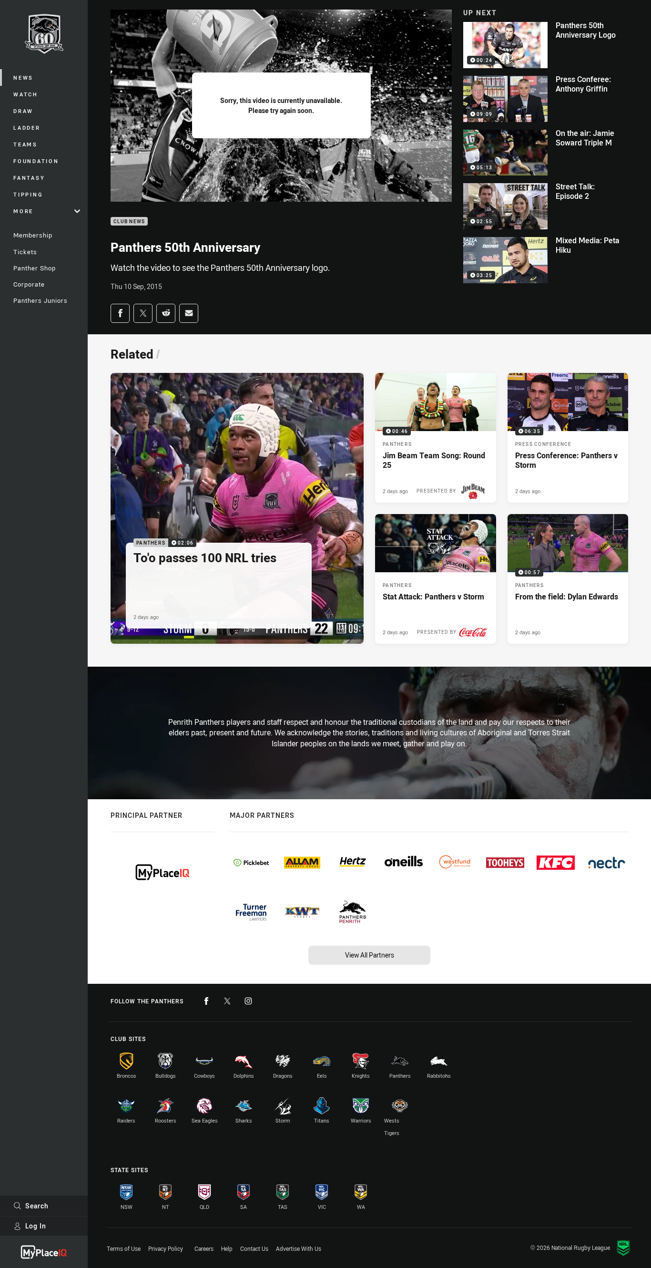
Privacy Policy (165, 1248)
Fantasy (29, 177)
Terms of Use (124, 1248)
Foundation (36, 161)
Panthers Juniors (40, 300)
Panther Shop (34, 268)
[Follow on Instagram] (248, 1001)
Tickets (25, 251)
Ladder (27, 127)
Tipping (28, 194)
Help (227, 1248)
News (23, 77)
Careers (204, 1248)
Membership (32, 235)
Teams (25, 144)
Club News (129, 221)
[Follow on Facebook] (206, 1001)
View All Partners (369, 954)
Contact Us (254, 1248)
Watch (25, 94)
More (23, 211)
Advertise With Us (298, 1248)
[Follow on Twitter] (227, 1001)
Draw (23, 110)
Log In (35, 1225)
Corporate (29, 284)
